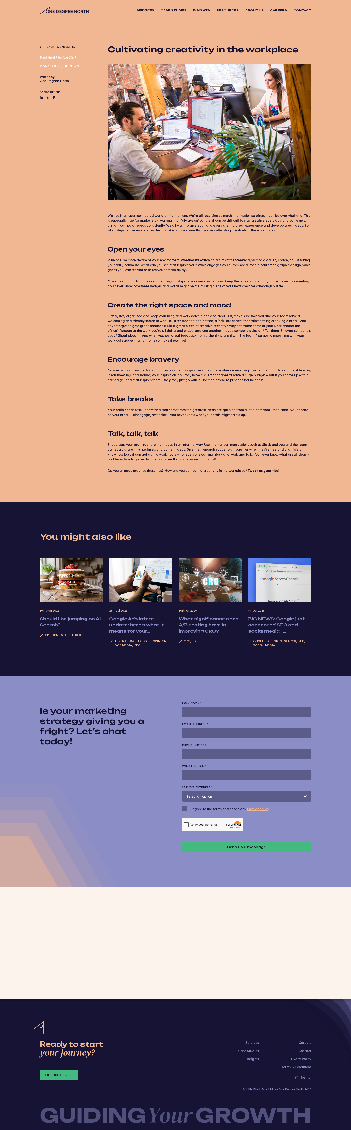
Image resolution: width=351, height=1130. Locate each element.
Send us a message (246, 847)
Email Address (195, 724)
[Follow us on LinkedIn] (41, 97)
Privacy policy (258, 809)
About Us (254, 10)
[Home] (64, 10)
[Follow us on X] (48, 97)
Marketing (50, 66)
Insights (201, 10)
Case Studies (173, 10)
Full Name (191, 703)
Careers (278, 10)
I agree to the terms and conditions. (229, 809)
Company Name (194, 766)
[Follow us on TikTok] (309, 1077)
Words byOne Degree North (54, 79)
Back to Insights (60, 47)
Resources (228, 10)
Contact (302, 10)
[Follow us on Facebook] (54, 97)
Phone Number (194, 745)
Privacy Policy (300, 1059)
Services (252, 1043)
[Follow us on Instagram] (296, 1077)
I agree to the (212, 948)
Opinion (71, 66)
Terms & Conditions (296, 1067)
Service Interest (197, 787)
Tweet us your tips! (263, 471)
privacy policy (224, 948)
